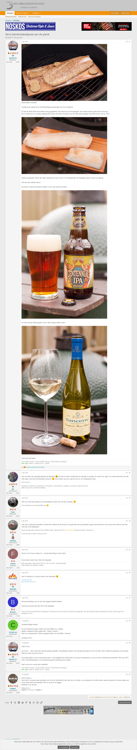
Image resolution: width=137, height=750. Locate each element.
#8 (129, 621)
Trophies (35, 13)
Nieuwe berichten (11, 17)
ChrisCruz (13, 632)
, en (35, 467)
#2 (129, 473)
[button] (29, 13)
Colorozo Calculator (34, 17)
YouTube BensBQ (27, 580)
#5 (129, 550)
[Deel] (126, 41)
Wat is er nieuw (22, 13)
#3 (129, 498)
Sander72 (10, 37)
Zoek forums (22, 17)
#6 (129, 572)
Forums (10, 13)
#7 (129, 598)
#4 (129, 521)
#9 (129, 674)
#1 (129, 41)
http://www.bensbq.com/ (29, 582)
